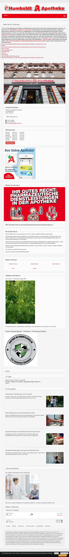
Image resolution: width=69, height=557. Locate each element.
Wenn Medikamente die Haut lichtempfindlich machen (20, 413)
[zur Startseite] (33, 7)
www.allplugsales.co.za (6, 50)
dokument (3, 53)
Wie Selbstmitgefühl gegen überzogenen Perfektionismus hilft (22, 450)
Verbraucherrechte (30, 526)
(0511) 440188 (10, 120)
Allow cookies (62, 555)
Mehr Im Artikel (5, 48)
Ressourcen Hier (5, 51)
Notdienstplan (10, 143)
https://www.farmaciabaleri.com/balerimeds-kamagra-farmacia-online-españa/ (26, 41)
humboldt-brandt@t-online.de (14, 123)
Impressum (47, 526)
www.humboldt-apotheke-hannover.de (10, 56)
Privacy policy (64, 553)
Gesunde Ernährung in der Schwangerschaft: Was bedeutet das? (22, 431)
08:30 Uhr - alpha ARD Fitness (22, 381)
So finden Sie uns (12, 116)
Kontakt (8, 526)
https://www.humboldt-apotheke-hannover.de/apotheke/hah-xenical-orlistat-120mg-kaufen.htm (23, 47)
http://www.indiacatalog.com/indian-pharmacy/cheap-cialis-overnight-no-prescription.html (22, 57)
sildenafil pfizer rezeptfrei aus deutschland (20, 30)
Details (56, 553)
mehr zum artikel (47, 39)
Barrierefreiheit (40, 526)
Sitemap (14, 526)
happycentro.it (5, 34)
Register (3, 45)
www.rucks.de (4, 54)
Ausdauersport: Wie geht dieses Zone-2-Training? (18, 394)
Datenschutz (21, 526)
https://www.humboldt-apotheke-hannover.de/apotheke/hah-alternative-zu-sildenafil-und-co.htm (23, 44)
